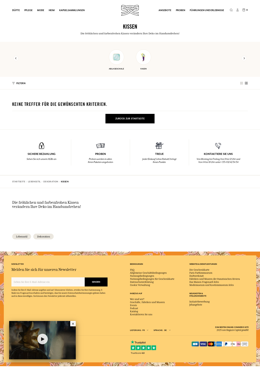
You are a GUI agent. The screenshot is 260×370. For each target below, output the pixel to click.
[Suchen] (231, 10)
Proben (180, 10)
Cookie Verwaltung (140, 285)
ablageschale (116, 69)
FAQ (132, 270)
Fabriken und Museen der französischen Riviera (214, 279)
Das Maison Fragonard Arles (204, 282)
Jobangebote (195, 304)
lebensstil (21, 236)
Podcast (134, 308)
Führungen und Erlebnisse (207, 10)
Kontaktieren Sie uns (141, 314)
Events (133, 305)
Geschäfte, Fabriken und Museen (147, 302)
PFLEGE (28, 10)
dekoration (43, 236)
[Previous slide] (16, 58)
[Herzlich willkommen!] (130, 9)
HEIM (52, 10)
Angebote (165, 10)
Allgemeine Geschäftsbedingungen (148, 273)
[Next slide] (244, 58)
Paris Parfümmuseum (200, 273)
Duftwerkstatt (196, 276)
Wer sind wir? (137, 299)
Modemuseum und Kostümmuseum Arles (211, 285)
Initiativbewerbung (199, 301)
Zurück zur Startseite (130, 118)
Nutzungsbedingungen (142, 276)
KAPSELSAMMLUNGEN (72, 10)
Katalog (134, 311)
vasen (143, 69)
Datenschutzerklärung (142, 282)
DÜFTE (16, 10)
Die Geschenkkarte (199, 270)
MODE (40, 10)
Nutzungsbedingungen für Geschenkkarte (152, 279)
